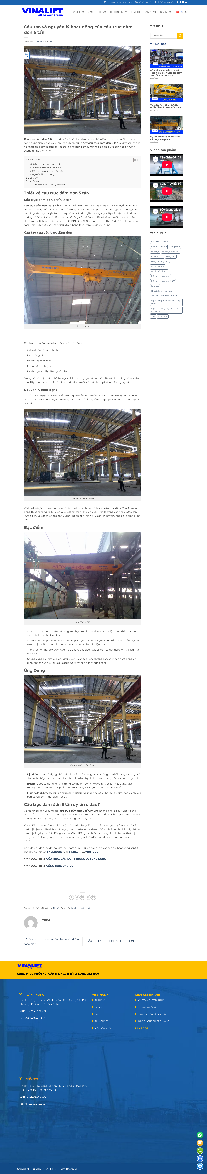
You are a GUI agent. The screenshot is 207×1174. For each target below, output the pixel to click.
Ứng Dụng (33, 181)
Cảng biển (175, 246)
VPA (153, 316)
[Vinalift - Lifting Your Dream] (44, 12)
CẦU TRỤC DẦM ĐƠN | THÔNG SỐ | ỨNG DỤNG (76, 858)
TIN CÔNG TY (116, 12)
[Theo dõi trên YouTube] (186, 2)
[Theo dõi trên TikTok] (180, 2)
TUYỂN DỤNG (167, 12)
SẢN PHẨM (150, 12)
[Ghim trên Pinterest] (88, 897)
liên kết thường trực (81, 908)
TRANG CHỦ (78, 12)
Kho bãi (155, 286)
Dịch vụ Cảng (158, 266)
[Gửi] (180, 36)
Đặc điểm (33, 178)
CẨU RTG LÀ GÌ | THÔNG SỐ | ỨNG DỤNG (111, 941)
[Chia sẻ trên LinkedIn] (93, 897)
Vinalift (52, 41)
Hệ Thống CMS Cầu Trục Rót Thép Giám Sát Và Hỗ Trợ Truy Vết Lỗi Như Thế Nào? (166, 72)
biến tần (155, 242)
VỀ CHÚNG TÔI (132, 12)
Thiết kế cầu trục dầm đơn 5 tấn (44, 164)
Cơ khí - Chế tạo (159, 246)
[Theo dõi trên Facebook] (177, 2)
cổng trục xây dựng (160, 261)
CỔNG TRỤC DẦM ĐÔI (60, 865)
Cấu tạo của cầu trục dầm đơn (48, 171)
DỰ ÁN (89, 12)
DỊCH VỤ (101, 12)
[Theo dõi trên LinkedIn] (183, 2)
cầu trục (155, 251)
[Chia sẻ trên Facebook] (71, 897)
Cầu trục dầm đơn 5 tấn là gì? (47, 167)
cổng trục (171, 256)
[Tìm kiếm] (186, 12)
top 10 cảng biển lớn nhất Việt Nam (166, 302)
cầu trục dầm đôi (170, 251)
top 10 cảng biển (169, 296)
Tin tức (56, 908)
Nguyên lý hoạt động (43, 174)
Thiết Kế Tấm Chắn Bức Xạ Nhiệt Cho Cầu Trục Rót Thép (165, 106)
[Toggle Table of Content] (134, 160)
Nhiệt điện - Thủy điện (162, 291)
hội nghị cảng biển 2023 (163, 281)
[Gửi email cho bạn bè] (82, 897)
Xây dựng (163, 316)
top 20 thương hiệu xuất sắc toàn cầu (165, 310)
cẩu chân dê (157, 256)
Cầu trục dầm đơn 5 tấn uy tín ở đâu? (47, 184)
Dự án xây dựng (159, 271)
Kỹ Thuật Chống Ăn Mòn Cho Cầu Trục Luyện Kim (165, 138)
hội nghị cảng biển (160, 276)
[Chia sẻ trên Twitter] (77, 897)
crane (165, 242)
